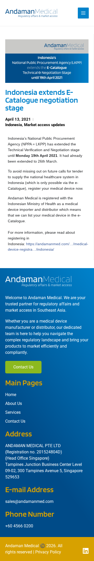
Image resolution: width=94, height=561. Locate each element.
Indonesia (13, 124)
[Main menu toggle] (83, 13)
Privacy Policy (48, 552)
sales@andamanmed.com (29, 501)
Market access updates (44, 124)
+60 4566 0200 (19, 525)
